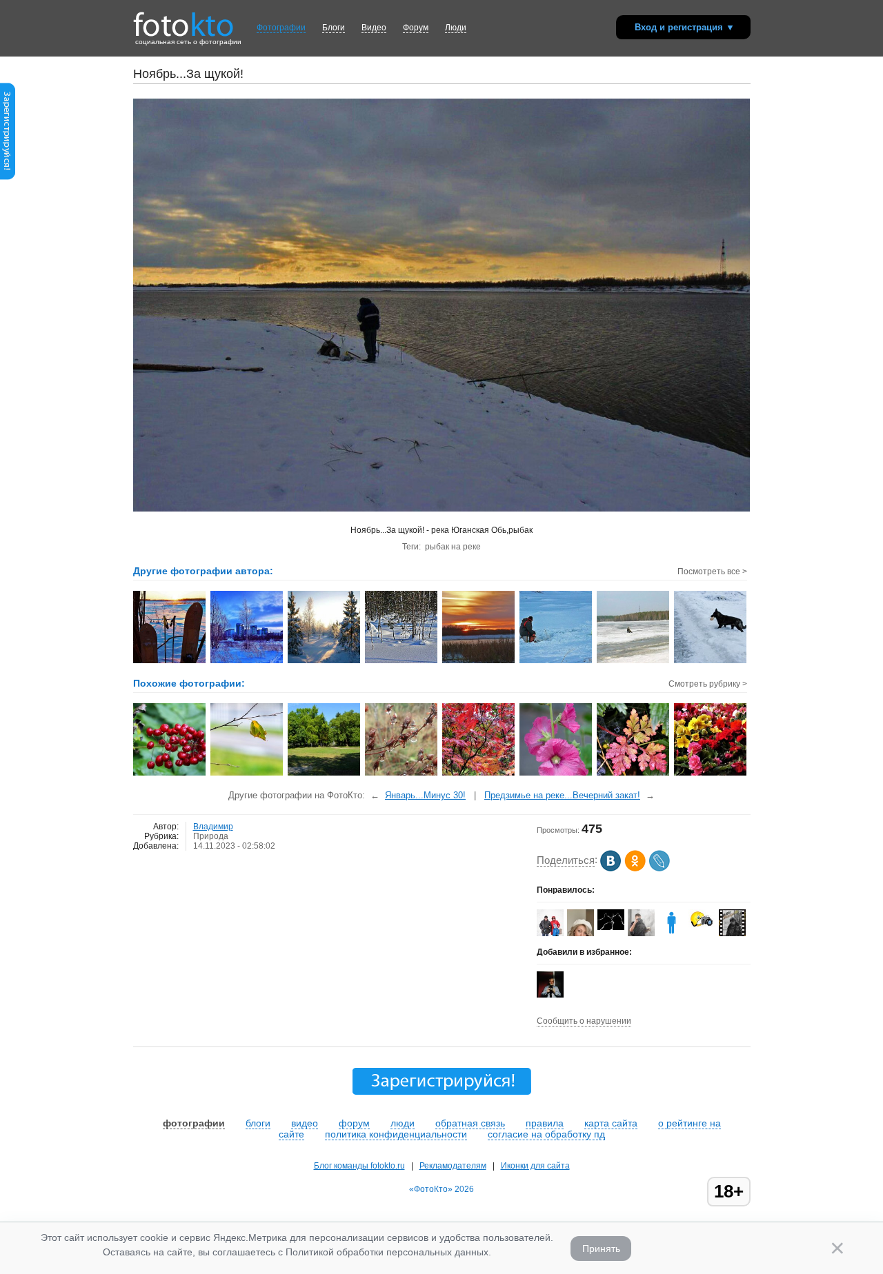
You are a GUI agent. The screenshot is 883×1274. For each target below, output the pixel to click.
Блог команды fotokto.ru (359, 1166)
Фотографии (281, 27)
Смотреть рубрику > (707, 684)
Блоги (333, 27)
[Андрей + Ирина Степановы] (610, 927)
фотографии (194, 1123)
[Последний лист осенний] (247, 774)
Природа (210, 836)
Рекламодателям (452, 1166)
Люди (455, 27)
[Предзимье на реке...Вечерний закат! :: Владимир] (479, 662)
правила (545, 1123)
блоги (258, 1123)
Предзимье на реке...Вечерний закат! (562, 795)
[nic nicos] (641, 935)
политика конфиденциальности (396, 1134)
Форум (415, 27)
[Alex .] (701, 927)
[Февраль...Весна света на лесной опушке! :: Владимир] (402, 662)
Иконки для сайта (535, 1166)
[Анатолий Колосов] (550, 995)
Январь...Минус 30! (425, 795)
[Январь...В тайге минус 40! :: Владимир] (324, 662)
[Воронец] (170, 774)
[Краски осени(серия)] (479, 774)
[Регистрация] (7, 177)
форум (354, 1123)
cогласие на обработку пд (546, 1134)
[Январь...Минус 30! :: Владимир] (170, 662)
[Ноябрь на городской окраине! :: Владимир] (247, 662)
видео (304, 1123)
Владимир (213, 826)
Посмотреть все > (712, 571)
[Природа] (402, 774)
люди (402, 1123)
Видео (373, 27)
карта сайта (610, 1123)
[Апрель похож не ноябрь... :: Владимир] (634, 662)
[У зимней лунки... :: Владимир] (556, 662)
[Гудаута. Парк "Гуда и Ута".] (324, 774)
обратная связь (470, 1123)
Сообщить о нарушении (584, 1021)
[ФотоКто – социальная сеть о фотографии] (183, 19)
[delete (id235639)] (671, 933)
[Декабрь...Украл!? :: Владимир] (711, 662)
